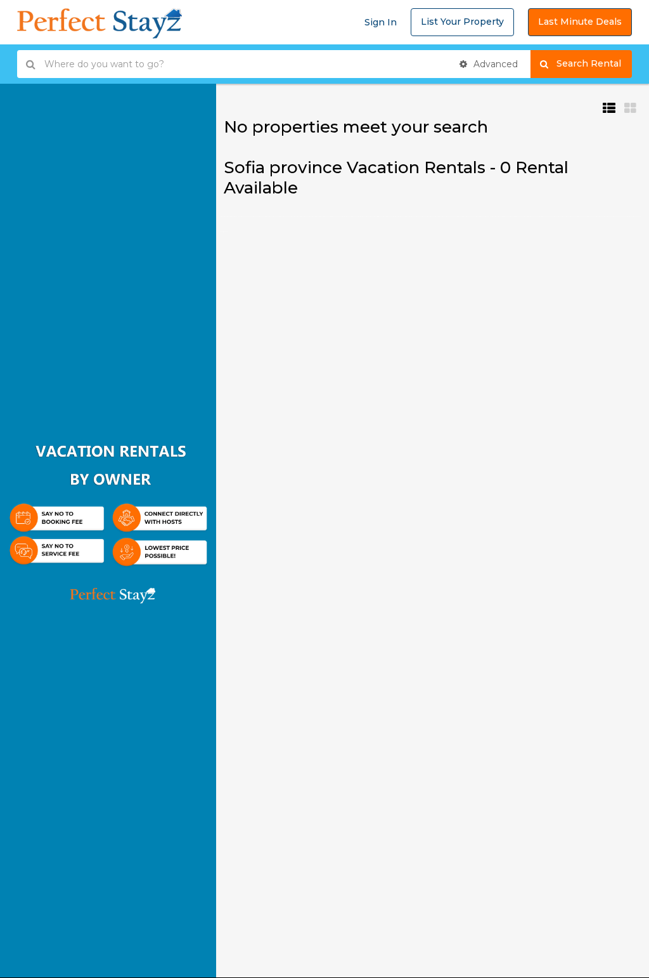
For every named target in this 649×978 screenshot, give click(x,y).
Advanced (494, 64)
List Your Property (462, 21)
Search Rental (594, 63)
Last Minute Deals (580, 21)
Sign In (380, 22)
